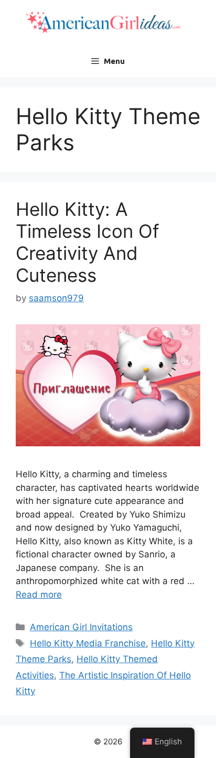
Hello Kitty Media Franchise (88, 643)
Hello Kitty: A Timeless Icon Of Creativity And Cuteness (87, 242)
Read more (39, 594)
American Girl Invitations (81, 627)
